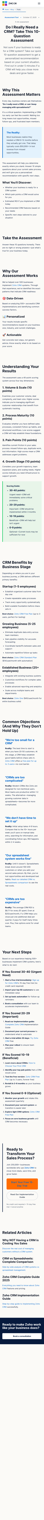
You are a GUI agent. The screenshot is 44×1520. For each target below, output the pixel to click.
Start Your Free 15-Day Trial (22, 1184)
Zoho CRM (17, 285)
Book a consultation (22, 1336)
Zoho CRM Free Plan (23, 614)
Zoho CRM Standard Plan (25, 657)
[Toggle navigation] (39, 3)
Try (32, 1038)
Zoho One (18, 698)
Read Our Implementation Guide (22, 1195)
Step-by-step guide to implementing (18, 1304)
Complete (9, 1024)
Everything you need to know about (18, 1285)
